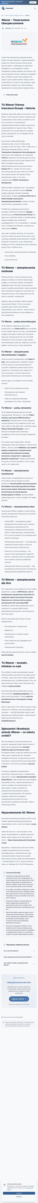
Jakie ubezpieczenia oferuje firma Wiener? (18, 957)
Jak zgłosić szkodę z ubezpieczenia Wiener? (16, 964)
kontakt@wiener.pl (8, 721)
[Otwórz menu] (35, 8)
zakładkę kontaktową (21, 694)
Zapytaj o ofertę (18, 999)
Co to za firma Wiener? (11, 951)
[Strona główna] (2, 15)
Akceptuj (19, 1193)
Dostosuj (19, 1196)
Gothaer (29, 212)
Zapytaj (32, 2)
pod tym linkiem (7, 655)
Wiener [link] (28, 15)
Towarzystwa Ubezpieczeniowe (14, 15)
